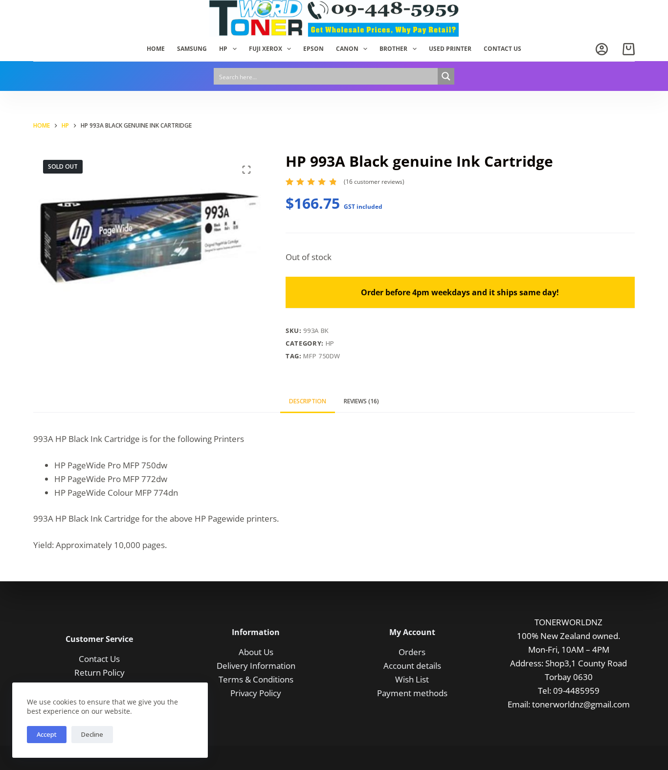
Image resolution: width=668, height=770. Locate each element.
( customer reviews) (374, 181)
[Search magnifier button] (446, 76)
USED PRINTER (450, 48)
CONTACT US (502, 48)
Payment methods (412, 693)
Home (156, 48)
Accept (47, 734)
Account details (412, 665)
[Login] (602, 49)
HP (223, 48)
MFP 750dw (321, 356)
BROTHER (393, 48)
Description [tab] (307, 401)
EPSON (313, 48)
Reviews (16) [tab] (361, 401)
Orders (412, 652)
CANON (347, 48)
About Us (256, 652)
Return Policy (99, 672)
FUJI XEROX (265, 48)
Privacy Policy (255, 693)
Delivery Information (256, 665)
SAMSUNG (192, 48)
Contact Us (99, 658)
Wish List (412, 679)
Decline (92, 734)
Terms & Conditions (256, 679)
